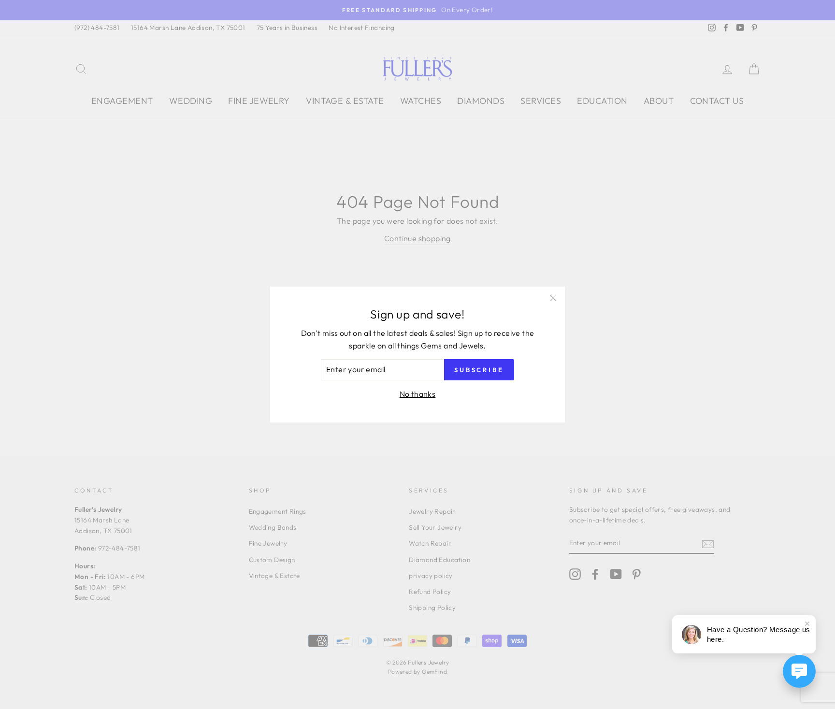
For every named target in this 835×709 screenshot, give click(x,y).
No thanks (418, 394)
